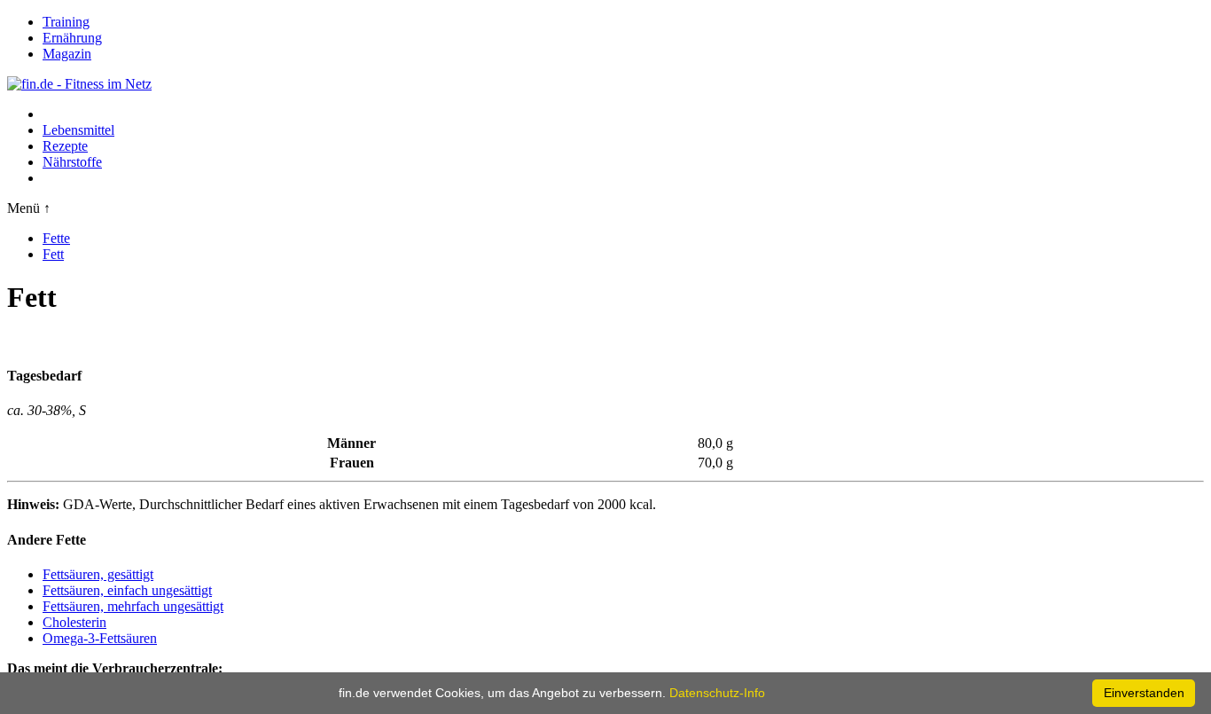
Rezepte (65, 145)
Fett (53, 254)
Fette (56, 238)
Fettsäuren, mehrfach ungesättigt (133, 606)
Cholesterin (74, 622)
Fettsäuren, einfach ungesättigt (127, 590)
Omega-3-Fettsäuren (100, 638)
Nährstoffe (72, 161)
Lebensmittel (78, 129)
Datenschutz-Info (717, 693)
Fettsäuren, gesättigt (98, 574)
